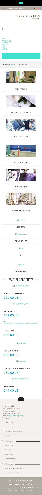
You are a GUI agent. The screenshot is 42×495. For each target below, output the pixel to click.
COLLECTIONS (7, 41)
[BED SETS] (21, 220)
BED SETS (21, 227)
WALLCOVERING (21, 163)
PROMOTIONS (21, 272)
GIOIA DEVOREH (11, 351)
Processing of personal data (14, 431)
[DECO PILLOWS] (21, 124)
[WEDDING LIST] (21, 234)
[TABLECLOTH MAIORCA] (21, 286)
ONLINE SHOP (6, 40)
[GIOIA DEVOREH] (21, 343)
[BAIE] (21, 248)
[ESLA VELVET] (21, 322)
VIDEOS (4, 48)
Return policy (9, 454)
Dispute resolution (10, 458)
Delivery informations (11, 450)
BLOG (4, 45)
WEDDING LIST (21, 241)
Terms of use (9, 427)
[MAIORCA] (21, 304)
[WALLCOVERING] (21, 151)
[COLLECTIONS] (21, 77)
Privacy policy (9, 435)
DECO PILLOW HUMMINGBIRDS (17, 369)
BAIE (21, 255)
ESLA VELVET (10, 331)
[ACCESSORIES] (21, 174)
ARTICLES (5, 44)
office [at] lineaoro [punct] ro (15, 416)
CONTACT (5, 50)
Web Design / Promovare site (12, 488)
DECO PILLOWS (21, 136)
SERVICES (5, 43)
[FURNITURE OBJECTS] (21, 198)
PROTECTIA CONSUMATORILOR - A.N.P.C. (21, 490)
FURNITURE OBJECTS (21, 210)
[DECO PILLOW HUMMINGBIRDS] (21, 361)
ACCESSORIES (21, 187)
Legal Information (10, 422)
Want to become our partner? (14, 468)
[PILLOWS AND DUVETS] (21, 101)
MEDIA (4, 47)
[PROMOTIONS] (21, 265)
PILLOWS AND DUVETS (21, 113)
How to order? (9, 445)
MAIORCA (8, 311)
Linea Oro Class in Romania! (14, 473)
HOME (4, 39)
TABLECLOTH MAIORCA (14, 293)
